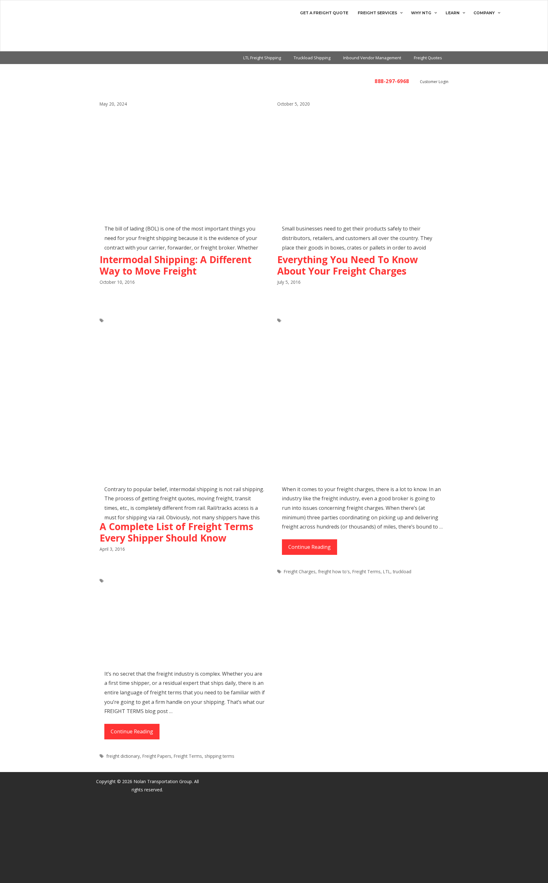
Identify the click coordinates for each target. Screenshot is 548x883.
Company (484, 12)
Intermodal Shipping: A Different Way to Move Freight (175, 265)
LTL (386, 571)
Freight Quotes (428, 58)
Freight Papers (156, 756)
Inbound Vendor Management (372, 58)
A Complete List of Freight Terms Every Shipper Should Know (176, 532)
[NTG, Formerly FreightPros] (30, 25)
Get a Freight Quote (324, 12)
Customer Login (434, 81)
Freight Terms (366, 571)
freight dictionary (123, 756)
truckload (402, 571)
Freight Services (377, 12)
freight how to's (334, 571)
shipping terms (219, 756)
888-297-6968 (392, 81)
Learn (453, 12)
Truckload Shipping (312, 58)
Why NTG (421, 12)
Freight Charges (300, 571)
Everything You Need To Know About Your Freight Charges (347, 265)
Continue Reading (312, 549)
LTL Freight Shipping (262, 58)
